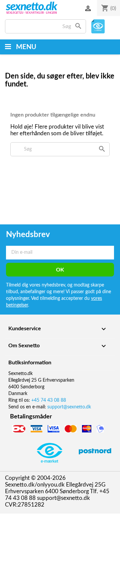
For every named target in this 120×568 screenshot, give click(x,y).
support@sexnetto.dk (69, 407)
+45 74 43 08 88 (48, 400)
